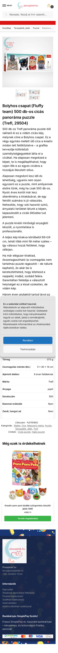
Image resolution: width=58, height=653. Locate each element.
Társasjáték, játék (22, 28)
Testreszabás (27, 349)
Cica (24, 425)
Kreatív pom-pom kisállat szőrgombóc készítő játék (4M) (28, 507)
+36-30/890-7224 (12, 574)
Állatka (17, 425)
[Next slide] (48, 62)
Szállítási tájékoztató (13, 599)
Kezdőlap (6, 28)
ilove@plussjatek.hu (12, 570)
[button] (49, 5)
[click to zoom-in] (27, 62)
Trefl (36, 429)
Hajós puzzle (38, 432)
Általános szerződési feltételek (18, 592)
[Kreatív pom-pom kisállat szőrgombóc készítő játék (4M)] (27, 475)
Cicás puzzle (24, 432)
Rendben (28, 340)
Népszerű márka (35, 425)
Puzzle (36, 28)
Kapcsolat (7, 589)
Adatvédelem (9, 603)
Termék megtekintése (28, 518)
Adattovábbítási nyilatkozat (17, 606)
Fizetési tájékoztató (12, 596)
